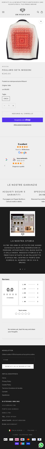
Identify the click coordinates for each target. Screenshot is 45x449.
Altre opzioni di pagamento (22, 125)
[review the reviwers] (38, 159)
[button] (31, 284)
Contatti (4, 392)
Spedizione (5, 395)
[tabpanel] (22, 85)
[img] (10, 294)
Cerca (4, 378)
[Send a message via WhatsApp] (41, 445)
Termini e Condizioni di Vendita (12, 388)
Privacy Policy (6, 381)
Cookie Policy (6, 385)
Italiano (30, 430)
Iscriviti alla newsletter (18, 366)
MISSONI (5, 66)
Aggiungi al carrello (22, 113)
